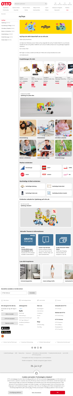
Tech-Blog (39, 327)
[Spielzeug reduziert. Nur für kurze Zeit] (46, 215)
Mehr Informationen (36, 392)
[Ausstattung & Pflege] (45, 149)
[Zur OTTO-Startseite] (6, 4)
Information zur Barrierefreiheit (40, 353)
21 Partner (15, 379)
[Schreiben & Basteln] (63, 129)
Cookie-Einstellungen (8, 353)
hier (31, 387)
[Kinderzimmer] (45, 129)
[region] (36, 384)
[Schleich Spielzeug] (51, 174)
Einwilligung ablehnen (15, 392)
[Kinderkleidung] (28, 129)
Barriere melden (9, 323)
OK (57, 392)
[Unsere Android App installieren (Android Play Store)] (6, 332)
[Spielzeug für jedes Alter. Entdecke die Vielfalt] (46, 104)
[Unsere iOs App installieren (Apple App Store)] (5, 328)
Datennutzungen (51, 379)
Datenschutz (21, 353)
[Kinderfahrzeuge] (63, 149)
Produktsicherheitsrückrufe (55, 353)
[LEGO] (51, 168)
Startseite (3, 13)
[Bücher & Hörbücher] (28, 149)
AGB (16, 353)
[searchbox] (29, 4)
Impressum (28, 353)
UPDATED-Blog (40, 324)
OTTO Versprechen (36, 354)
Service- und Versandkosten (44, 357)
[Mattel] (30, 174)
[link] (2, 336)
